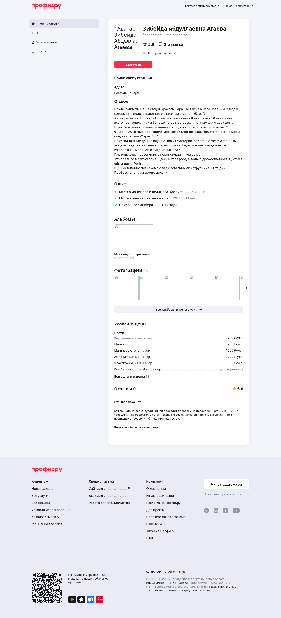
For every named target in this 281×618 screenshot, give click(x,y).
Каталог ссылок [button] (44, 517)
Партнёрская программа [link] (166, 517)
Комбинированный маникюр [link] (137, 369)
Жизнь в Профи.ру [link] (160, 531)
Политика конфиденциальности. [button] (187, 590)
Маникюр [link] (121, 344)
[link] (133, 64)
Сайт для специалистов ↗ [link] (109, 488)
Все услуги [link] (40, 495)
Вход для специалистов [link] (107, 495)
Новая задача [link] (43, 488)
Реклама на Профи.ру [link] (163, 502)
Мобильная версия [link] (47, 524)
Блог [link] (149, 538)
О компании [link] (156, 488)
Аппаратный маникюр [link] (132, 356)
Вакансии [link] (154, 524)
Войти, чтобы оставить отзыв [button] (136, 427)
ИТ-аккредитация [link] (160, 495)
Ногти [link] (119, 333)
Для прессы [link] (155, 509)
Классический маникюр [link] (133, 363)
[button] (64, 23)
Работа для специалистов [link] (109, 502)
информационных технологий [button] (168, 583)
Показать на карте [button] (127, 93)
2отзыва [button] (174, 44)
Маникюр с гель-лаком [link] (132, 350)
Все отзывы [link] (41, 502)
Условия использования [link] (51, 509)
